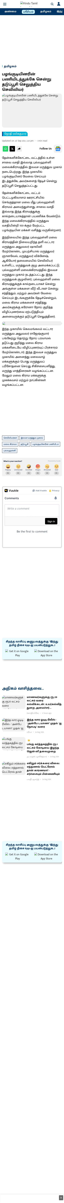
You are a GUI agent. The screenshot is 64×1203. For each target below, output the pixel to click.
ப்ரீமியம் (28, 12)
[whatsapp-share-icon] (5, 150)
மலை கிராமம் (10, 444)
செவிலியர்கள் (10, 438)
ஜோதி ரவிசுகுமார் (15, 134)
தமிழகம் (45, 11)
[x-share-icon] (12, 150)
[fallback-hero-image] (13, 702)
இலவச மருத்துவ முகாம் (32, 438)
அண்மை (10, 11)
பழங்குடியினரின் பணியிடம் (45, 444)
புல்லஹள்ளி (10, 450)
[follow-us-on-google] (58, 149)
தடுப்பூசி (25, 444)
